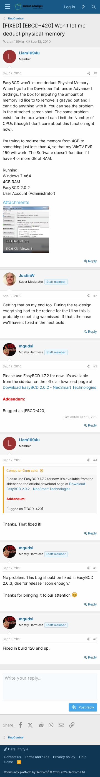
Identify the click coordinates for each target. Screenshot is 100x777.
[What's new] (83, 7)
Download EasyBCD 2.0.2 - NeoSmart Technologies (49, 387)
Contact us (12, 757)
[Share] (88, 73)
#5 (95, 568)
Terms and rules (37, 757)
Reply (92, 261)
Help (82, 757)
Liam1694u (15, 41)
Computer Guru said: (22, 470)
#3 (95, 366)
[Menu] (7, 7)
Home (8, 762)
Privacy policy (64, 757)
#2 (95, 296)
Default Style (17, 749)
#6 (95, 639)
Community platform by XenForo (45, 772)
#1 (95, 73)
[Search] (93, 7)
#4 (95, 460)
